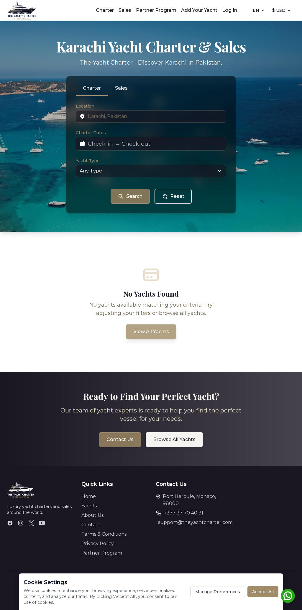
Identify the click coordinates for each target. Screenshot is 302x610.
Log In (229, 10)
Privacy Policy (97, 543)
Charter (105, 10)
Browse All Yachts (174, 439)
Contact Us (120, 439)
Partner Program (156, 10)
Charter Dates (91, 132)
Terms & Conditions (104, 534)
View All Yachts (151, 331)
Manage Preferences (217, 591)
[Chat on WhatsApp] (288, 596)
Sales (125, 10)
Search (134, 196)
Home (88, 496)
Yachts (89, 506)
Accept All (263, 591)
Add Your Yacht (199, 10)
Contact (90, 524)
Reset (177, 196)
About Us (92, 515)
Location (85, 106)
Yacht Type (88, 160)
